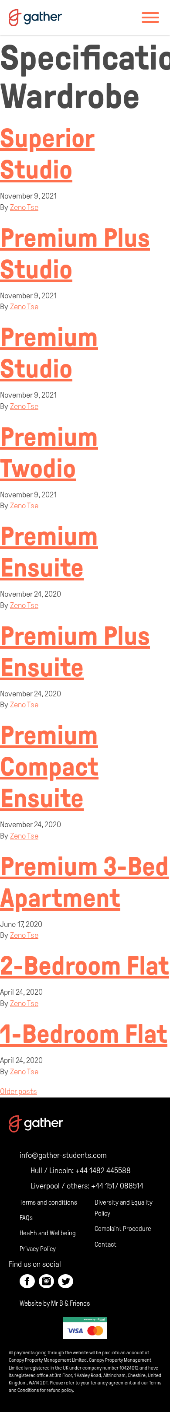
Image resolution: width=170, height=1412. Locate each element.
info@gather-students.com (63, 1155)
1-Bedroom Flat (83, 1034)
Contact (105, 1244)
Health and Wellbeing (48, 1233)
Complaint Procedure (123, 1228)
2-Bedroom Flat (84, 965)
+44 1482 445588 (103, 1170)
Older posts (18, 1091)
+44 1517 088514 (117, 1185)
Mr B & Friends (70, 1303)
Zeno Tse (24, 207)
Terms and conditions (48, 1202)
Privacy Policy (38, 1248)
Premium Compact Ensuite (49, 767)
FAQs (26, 1217)
